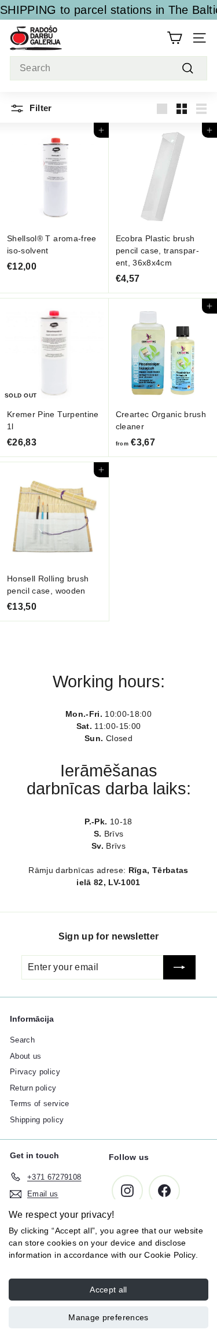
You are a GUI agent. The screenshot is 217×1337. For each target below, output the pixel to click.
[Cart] (174, 38)
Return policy (33, 1088)
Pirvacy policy (35, 1071)
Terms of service (39, 1103)
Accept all (108, 1289)
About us (26, 1056)
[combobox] (108, 68)
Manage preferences (108, 1317)
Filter (39, 108)
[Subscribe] (179, 967)
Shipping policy (37, 1119)
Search (22, 1040)
